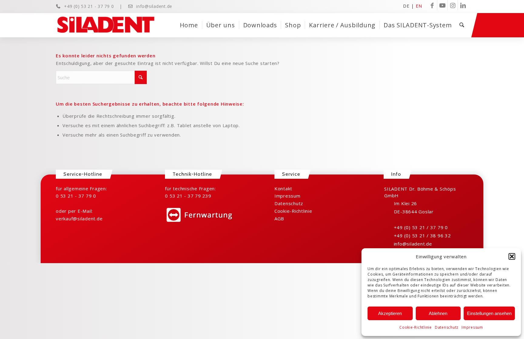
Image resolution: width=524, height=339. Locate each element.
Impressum (472, 327)
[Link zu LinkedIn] (463, 5)
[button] (512, 256)
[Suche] (461, 25)
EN (419, 5)
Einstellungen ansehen (489, 313)
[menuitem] (189, 25)
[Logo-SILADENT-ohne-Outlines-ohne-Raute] (106, 25)
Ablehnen (438, 313)
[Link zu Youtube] (442, 5)
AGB (279, 218)
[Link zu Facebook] (432, 5)
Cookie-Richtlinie (415, 327)
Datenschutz (446, 327)
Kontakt (283, 188)
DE (406, 5)
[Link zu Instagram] (453, 5)
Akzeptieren (390, 313)
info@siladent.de (154, 6)
